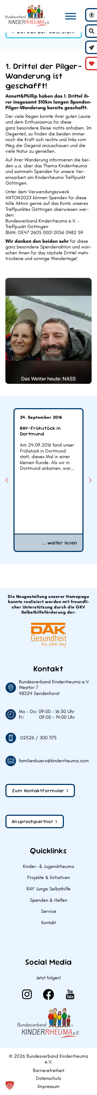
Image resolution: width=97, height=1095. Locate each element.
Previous (7, 480)
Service (48, 911)
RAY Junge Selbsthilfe (48, 889)
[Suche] (91, 31)
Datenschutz (48, 1078)
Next (90, 480)
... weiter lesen (59, 543)
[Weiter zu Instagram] (27, 994)
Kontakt (48, 923)
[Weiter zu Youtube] (70, 994)
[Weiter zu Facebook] (48, 994)
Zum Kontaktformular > (40, 790)
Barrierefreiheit (48, 1070)
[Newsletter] (91, 47)
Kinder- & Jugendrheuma (48, 866)
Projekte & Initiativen (48, 877)
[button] (9, 1085)
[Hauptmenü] (70, 16)
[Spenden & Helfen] (91, 63)
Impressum (48, 1086)
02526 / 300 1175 (38, 738)
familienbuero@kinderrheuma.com (54, 761)
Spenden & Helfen (48, 900)
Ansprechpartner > (34, 821)
